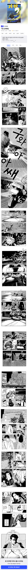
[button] (26, 2)
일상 (14, 33)
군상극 (18, 33)
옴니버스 (22, 33)
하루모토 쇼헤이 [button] (4, 30)
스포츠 (6, 33)
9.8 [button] (14, 30)
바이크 (10, 33)
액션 (2, 33)
